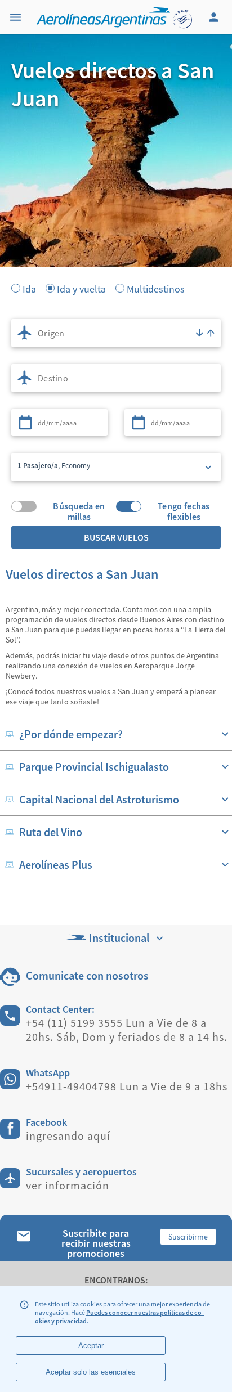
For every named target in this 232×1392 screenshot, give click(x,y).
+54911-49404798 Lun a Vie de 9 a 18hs (126, 1086)
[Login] (215, 17)
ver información (67, 1185)
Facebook (46, 1122)
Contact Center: (60, 1009)
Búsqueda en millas (79, 506)
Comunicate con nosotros (87, 975)
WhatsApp (48, 1072)
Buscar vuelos (116, 537)
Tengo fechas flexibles (184, 506)
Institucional (119, 938)
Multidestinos (156, 288)
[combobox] (116, 333)
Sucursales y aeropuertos (81, 1171)
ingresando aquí (68, 1136)
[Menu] (16, 17)
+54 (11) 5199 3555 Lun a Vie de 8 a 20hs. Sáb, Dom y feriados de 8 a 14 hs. (126, 1030)
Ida (29, 288)
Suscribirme (188, 1237)
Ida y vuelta (81, 288)
